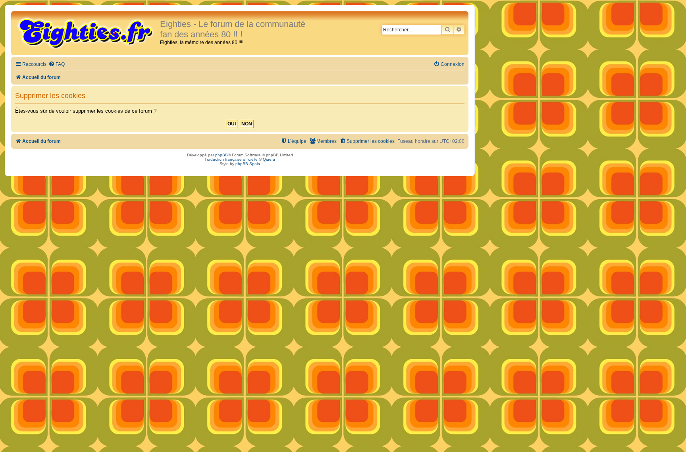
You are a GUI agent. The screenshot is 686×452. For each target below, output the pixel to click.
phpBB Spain (247, 164)
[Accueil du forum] (86, 32)
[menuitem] (56, 64)
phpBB (221, 155)
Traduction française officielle (231, 159)
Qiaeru (269, 159)
